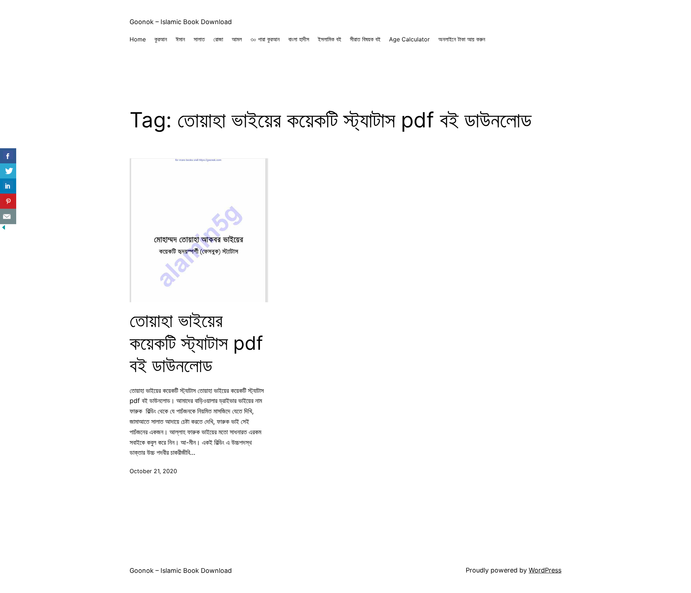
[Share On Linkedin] (8, 186)
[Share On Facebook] (8, 156)
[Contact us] (8, 216)
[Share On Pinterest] (8, 201)
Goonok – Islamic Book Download (181, 22)
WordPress (545, 570)
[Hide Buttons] (3, 228)
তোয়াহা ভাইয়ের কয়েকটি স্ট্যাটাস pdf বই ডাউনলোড (196, 343)
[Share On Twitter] (8, 171)
